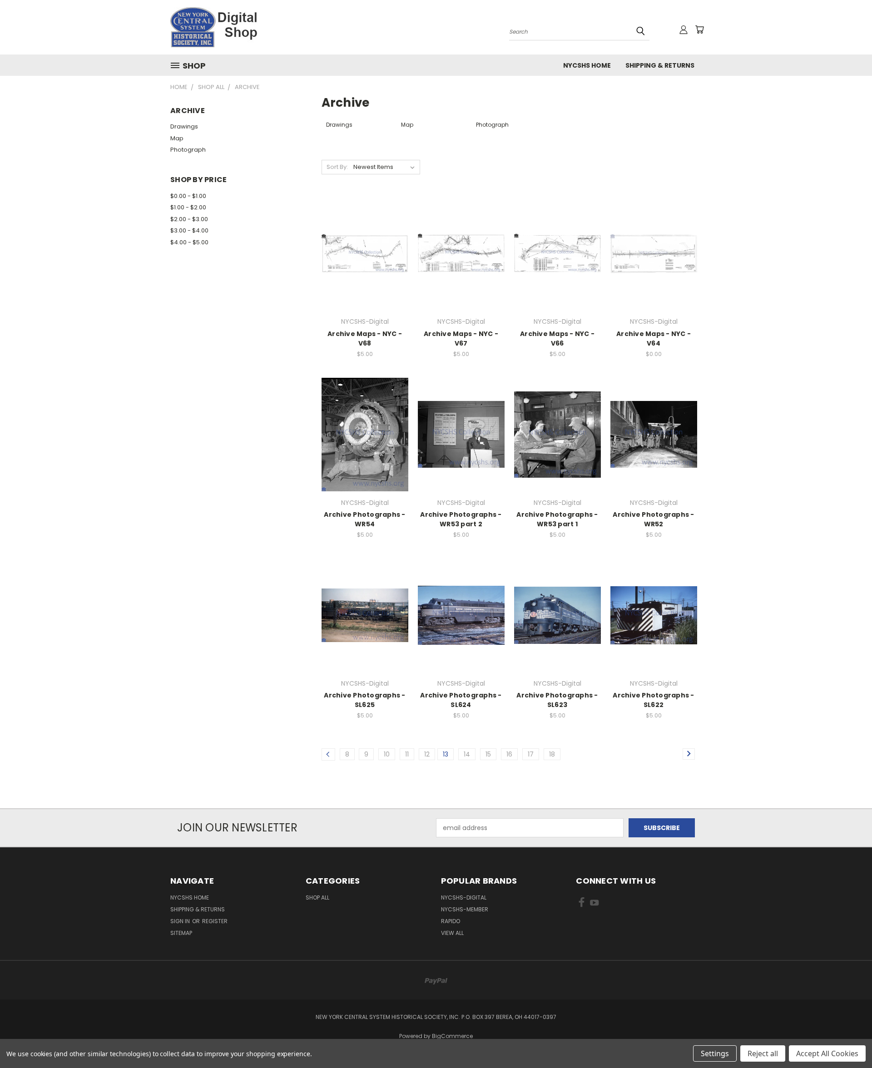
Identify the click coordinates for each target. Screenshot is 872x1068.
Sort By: (337, 167)
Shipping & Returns (659, 65)
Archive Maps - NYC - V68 (364, 338)
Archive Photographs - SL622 (653, 700)
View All (452, 933)
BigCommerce (452, 1036)
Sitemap (181, 933)
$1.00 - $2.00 (188, 207)
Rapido (450, 921)
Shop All (317, 897)
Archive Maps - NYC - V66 (557, 338)
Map (176, 138)
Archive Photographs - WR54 (364, 519)
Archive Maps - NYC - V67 (461, 338)
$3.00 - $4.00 (189, 230)
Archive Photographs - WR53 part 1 (557, 519)
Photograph (188, 149)
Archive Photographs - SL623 (557, 700)
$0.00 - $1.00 (188, 196)
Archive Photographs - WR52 (653, 519)
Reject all (763, 1053)
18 (552, 754)
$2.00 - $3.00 (189, 219)
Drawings (184, 126)
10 (387, 754)
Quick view (364, 235)
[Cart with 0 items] (699, 29)
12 (427, 754)
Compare (361, 253)
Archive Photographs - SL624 (460, 700)
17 (531, 754)
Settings (715, 1053)
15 (488, 754)
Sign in (180, 921)
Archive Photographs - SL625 (364, 700)
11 (407, 754)
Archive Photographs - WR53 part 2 (460, 519)
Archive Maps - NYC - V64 (653, 338)
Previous (848, 1039)
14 (467, 754)
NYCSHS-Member (464, 909)
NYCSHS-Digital (463, 897)
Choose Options (364, 269)
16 (509, 754)
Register (215, 921)
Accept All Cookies (827, 1053)
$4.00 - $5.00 (189, 242)
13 (445, 754)
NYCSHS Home (587, 65)
